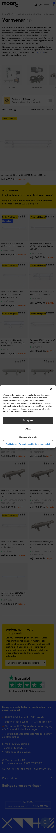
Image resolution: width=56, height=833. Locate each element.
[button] (51, 388)
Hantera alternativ (28, 437)
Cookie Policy (11, 444)
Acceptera (28, 420)
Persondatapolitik (26, 444)
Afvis (28, 428)
